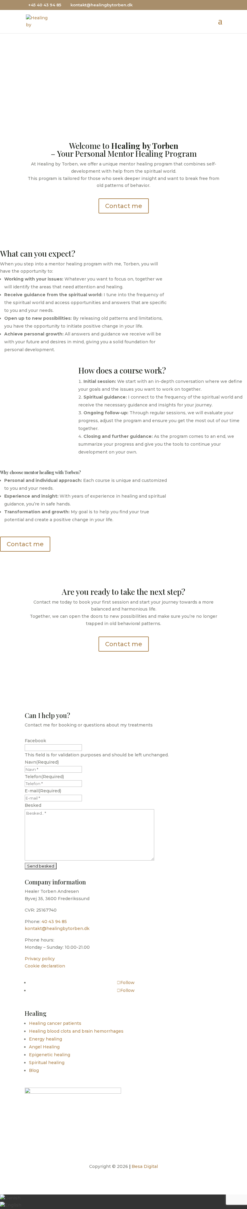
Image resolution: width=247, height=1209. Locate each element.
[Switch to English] (10, 1205)
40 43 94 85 (54, 921)
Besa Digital (145, 1166)
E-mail (43, 791)
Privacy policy (40, 958)
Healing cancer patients (55, 1023)
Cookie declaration (45, 966)
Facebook (35, 740)
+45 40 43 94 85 (44, 4)
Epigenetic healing (49, 1054)
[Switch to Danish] (10, 1198)
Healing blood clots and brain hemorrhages (76, 1031)
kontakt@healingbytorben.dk (57, 928)
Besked (33, 805)
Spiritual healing (46, 1062)
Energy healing (45, 1039)
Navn (42, 762)
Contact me (121, 74)
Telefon (44, 776)
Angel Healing (44, 1047)
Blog (34, 1070)
